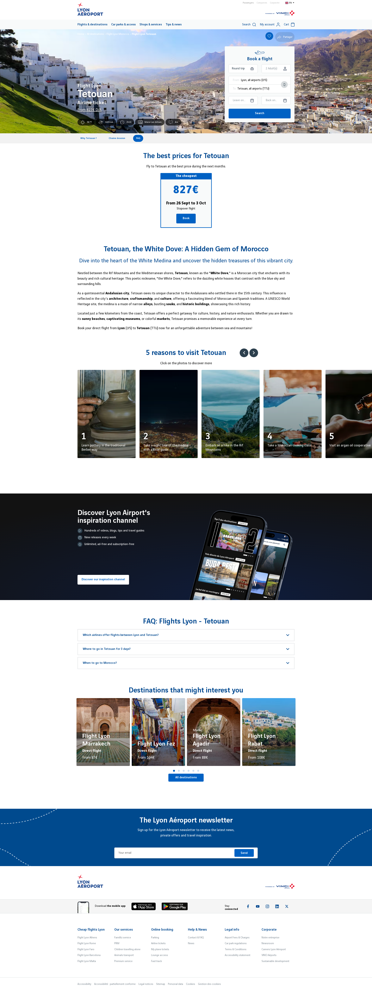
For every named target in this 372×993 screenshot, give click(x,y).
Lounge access (159, 955)
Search (259, 113)
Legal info (232, 929)
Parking (155, 937)
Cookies (190, 984)
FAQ (138, 138)
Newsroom (268, 943)
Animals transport (124, 955)
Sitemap (160, 984)
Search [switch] (246, 24)
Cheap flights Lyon (91, 929)
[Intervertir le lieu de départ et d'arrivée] (284, 84)
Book (186, 218)
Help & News (197, 929)
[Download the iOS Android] (176, 907)
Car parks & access (123, 24)
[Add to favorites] (269, 36)
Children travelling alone (127, 949)
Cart (286, 24)
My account (267, 24)
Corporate (274, 3)
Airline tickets (158, 943)
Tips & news (174, 24)
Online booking (162, 929)
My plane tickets (160, 949)
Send (244, 853)
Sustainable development (275, 961)
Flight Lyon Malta (87, 961)
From (236, 80)
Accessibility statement (237, 955)
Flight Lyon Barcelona (89, 955)
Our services (123, 929)
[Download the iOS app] (145, 907)
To (234, 88)
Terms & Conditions (235, 949)
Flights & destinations (92, 24)
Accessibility (84, 984)
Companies (262, 3)
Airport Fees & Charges (237, 937)
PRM (116, 943)
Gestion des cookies (209, 984)
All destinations (186, 777)
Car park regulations (236, 943)
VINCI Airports (269, 955)
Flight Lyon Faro (86, 949)
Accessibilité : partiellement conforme (115, 984)
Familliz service (122, 937)
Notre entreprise (270, 937)
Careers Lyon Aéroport (274, 949)
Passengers (248, 3)
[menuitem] (92, 24)
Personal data (175, 984)
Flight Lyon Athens (87, 937)
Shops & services (151, 24)
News (191, 943)
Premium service (123, 961)
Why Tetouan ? (88, 138)
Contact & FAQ (196, 937)
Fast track (156, 961)
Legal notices (146, 984)
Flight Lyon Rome (87, 943)
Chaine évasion (117, 138)
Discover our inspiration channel (103, 579)
